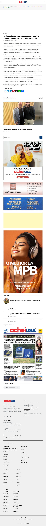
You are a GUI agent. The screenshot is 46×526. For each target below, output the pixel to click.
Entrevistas (5, 458)
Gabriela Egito (5, 510)
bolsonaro (29, 402)
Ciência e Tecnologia (25, 454)
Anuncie (4, 484)
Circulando (5, 499)
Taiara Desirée (16, 511)
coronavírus (26, 415)
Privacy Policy (22, 519)
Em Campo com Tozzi (7, 461)
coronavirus (39, 413)
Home (4, 6)
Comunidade (5, 428)
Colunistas (6, 490)
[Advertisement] (23, 18)
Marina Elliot (15, 499)
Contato (32, 519)
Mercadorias (5, 476)
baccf (25, 402)
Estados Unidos (10, 422)
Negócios (12, 6)
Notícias (4, 451)
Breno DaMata (6, 494)
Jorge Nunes (15, 496)
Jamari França (15, 493)
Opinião (14, 502)
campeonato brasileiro (28, 408)
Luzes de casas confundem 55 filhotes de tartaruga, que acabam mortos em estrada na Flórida (12, 437)
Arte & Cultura (25, 457)
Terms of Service (27, 519)
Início (14, 519)
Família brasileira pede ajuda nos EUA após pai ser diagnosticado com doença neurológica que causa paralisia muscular (12, 431)
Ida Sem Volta (5, 511)
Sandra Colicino (16, 509)
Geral (8, 6)
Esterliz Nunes (6, 507)
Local (4, 434)
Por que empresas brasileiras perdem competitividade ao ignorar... (17, 129)
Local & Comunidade (8, 443)
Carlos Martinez (6, 496)
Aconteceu (23, 459)
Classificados (7, 470)
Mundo (22, 449)
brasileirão (31, 405)
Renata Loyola (15, 508)
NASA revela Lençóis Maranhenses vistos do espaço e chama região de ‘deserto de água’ (12, 425)
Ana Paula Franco (6, 491)
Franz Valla (5, 508)
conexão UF (36, 408)
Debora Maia (5, 502)
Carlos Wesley (6, 497)
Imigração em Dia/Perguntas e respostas (10, 448)
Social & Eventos (24, 462)
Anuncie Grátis (17, 519)
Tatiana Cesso (16, 512)
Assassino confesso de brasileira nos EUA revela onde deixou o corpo (25, 300)
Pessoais (5, 482)
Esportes (23, 452)
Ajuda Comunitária (6, 462)
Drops (4, 505)
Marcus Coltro (15, 497)
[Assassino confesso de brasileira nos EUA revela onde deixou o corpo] (6, 301)
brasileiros (26, 405)
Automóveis (5, 471)
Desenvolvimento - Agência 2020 (23, 523)
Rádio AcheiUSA (6, 464)
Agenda (22, 460)
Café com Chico (6, 465)
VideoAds (18, 470)
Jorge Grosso (15, 494)
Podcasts (5, 454)
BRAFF (34, 402)
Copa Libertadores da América (30, 413)
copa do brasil (26, 410)
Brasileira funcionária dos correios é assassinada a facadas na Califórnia (25, 320)
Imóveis (4, 473)
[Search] (44, 1)
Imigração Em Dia (16, 491)
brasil (38, 402)
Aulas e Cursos (18, 482)
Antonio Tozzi (7, 40)
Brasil (4, 422)
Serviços (5, 479)
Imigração (6, 446)
